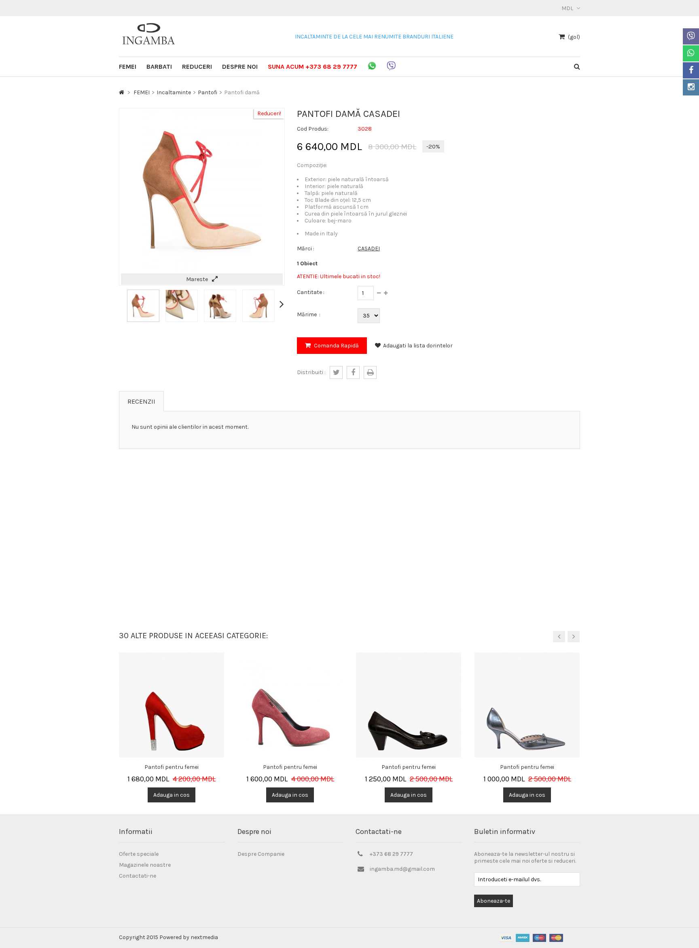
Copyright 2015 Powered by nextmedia (168, 937)
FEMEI (127, 66)
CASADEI (369, 248)
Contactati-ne (137, 875)
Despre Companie (260, 854)
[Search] (577, 66)
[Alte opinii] (121, 304)
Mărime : (308, 314)
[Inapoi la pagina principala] (121, 92)
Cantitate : (310, 292)
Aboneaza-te (493, 900)
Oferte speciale (139, 854)
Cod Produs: (312, 128)
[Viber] (691, 36)
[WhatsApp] (372, 71)
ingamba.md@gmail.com (402, 868)
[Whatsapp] (691, 53)
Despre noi (240, 66)
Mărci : (305, 248)
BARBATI (159, 66)
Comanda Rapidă (336, 345)
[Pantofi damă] (143, 320)
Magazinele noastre (145, 864)
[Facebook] (691, 70)
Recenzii (141, 401)
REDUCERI (197, 66)
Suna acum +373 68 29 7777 (312, 66)
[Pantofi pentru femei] (171, 655)
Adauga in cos (171, 794)
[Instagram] (691, 87)
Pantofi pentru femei (171, 767)
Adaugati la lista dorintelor (418, 345)
